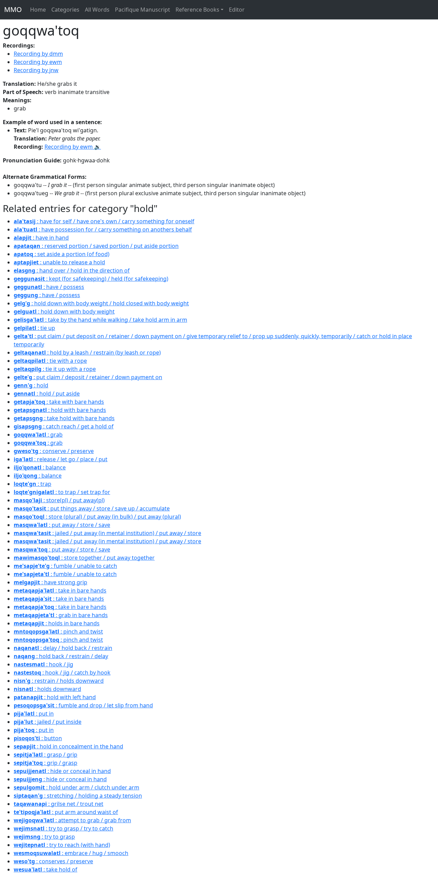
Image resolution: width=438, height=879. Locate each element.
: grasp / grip (45, 754)
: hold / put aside (47, 393)
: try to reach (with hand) (62, 845)
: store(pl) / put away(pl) (59, 500)
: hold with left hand (55, 697)
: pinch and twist (58, 631)
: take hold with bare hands (64, 418)
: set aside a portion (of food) (62, 254)
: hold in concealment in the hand (68, 746)
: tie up (34, 328)
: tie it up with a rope (55, 369)
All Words (97, 9)
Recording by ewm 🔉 (72, 146)
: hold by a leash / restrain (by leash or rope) (87, 352)
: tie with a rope (50, 360)
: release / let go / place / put (60, 459)
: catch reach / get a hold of (64, 426)
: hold (31, 385)
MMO (13, 9)
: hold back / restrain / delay (61, 656)
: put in (34, 713)
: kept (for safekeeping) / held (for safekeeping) (91, 278)
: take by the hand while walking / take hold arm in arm (100, 319)
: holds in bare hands (57, 623)
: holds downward (47, 689)
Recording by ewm (38, 62)
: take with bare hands (59, 401)
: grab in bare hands (61, 615)
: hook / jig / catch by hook (62, 672)
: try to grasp (44, 836)
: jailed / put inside (47, 721)
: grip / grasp (45, 763)
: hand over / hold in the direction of (72, 270)
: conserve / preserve (54, 451)
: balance (40, 467)
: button (38, 738)
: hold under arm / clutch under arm (76, 787)
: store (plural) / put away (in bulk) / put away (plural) (97, 516)
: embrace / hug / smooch (71, 853)
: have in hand (41, 237)
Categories (65, 9)
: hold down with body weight (64, 311)
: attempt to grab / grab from (72, 820)
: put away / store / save (62, 525)
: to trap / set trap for (62, 492)
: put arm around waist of (66, 812)
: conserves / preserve (53, 861)
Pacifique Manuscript (142, 9)
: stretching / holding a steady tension (78, 795)
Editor (237, 9)
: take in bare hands (60, 590)
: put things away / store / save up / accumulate (92, 508)
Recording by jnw (36, 70)
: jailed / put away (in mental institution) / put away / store (107, 533)
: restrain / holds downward (59, 680)
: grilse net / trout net (58, 804)
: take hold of (45, 869)
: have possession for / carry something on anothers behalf (103, 229)
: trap (32, 484)
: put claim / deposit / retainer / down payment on (88, 377)
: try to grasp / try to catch (63, 828)
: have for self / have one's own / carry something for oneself (104, 221)
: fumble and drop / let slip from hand (83, 705)
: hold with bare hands (60, 410)
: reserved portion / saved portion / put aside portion (96, 246)
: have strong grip (50, 582)
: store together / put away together (84, 557)
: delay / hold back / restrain (63, 648)
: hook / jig (43, 664)
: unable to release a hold (59, 262)
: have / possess (49, 287)
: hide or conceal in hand (62, 771)
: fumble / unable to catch (65, 566)
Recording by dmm (38, 53)
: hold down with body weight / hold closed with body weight (101, 303)
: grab (38, 434)
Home (38, 9)
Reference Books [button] (197, 9)
